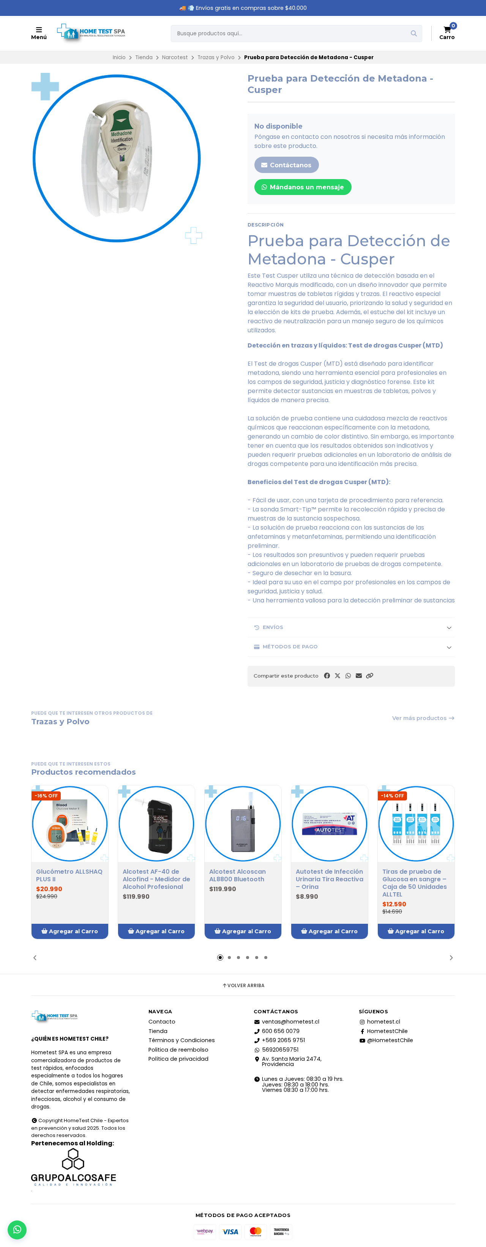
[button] (369, 676)
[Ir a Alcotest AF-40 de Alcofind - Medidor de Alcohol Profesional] (156, 823)
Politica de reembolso (178, 1049)
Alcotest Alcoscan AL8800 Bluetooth (237, 875)
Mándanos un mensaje (306, 187)
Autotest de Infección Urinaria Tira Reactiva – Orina (329, 879)
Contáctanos (289, 165)
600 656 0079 (281, 1031)
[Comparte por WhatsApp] (348, 676)
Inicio (119, 57)
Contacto (161, 1021)
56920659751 (280, 1049)
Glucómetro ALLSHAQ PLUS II (69, 875)
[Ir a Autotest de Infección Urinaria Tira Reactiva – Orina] (329, 823)
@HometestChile (390, 1040)
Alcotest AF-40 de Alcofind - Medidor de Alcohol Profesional (156, 879)
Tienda (144, 57)
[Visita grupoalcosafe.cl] (80, 1167)
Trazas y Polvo (216, 57)
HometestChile (387, 1031)
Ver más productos (420, 718)
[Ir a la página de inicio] (91, 33)
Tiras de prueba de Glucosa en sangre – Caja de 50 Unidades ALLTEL (414, 883)
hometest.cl (383, 1021)
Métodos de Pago (290, 646)
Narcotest (175, 57)
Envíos (273, 627)
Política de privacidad (178, 1058)
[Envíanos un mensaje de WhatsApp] (17, 1229)
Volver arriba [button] (246, 985)
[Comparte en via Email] (359, 676)
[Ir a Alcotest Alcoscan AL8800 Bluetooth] (243, 823)
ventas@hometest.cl (290, 1021)
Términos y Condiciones (181, 1040)
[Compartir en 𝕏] (337, 676)
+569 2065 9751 (283, 1040)
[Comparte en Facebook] (327, 676)
